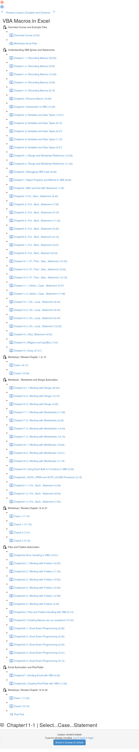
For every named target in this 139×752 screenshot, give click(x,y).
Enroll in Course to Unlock (69, 742)
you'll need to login (83, 737)
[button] (2, 3)
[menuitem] (2, 7)
